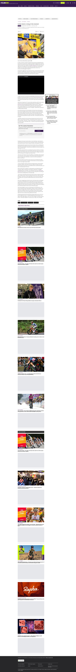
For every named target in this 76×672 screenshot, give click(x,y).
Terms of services (30, 133)
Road (19, 202)
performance (20, 104)
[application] (31, 85)
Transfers (41, 18)
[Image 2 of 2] (42, 46)
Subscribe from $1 (54, 18)
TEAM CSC (28, 21)
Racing (25, 6)
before (33, 96)
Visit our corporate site (49, 657)
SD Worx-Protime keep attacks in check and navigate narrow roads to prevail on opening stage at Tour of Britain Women (52, 101)
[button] (73, 2)
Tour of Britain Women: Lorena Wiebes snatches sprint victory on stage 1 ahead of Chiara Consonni (52, 122)
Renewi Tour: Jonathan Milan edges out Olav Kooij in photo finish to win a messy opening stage (52, 112)
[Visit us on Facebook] (53, 2)
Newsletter (42, 31)
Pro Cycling (19, 21)
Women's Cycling (31, 6)
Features (51, 6)
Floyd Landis (36, 202)
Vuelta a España (25, 18)
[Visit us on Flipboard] (59, 2)
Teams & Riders (24, 21)
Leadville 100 (47, 18)
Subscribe (62, 2)
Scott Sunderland (24, 202)
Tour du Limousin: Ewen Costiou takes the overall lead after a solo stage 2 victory (52, 117)
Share (20, 31)
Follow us (38, 31)
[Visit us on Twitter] (55, 2)
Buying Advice (46, 6)
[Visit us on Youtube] (57, 2)
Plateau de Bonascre (33, 65)
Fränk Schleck (30, 202)
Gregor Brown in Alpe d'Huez (26, 25)
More (56, 6)
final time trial (39, 97)
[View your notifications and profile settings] (70, 3)
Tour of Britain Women (34, 18)
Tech (41, 6)
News (22, 6)
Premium (37, 6)
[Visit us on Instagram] (56, 2)
